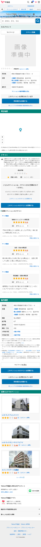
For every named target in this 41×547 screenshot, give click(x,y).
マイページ (10, 32)
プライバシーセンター (28, 527)
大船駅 (14, 78)
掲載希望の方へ (22, 531)
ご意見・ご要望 (21, 534)
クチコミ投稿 (30, 32)
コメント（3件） (25, 417)
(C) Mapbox (4, 147)
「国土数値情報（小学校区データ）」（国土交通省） (20, 350)
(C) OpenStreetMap (12, 147)
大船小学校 (17, 331)
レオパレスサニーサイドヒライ (12, 442)
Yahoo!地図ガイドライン (34, 147)
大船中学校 (17, 335)
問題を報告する (34, 238)
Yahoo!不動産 (15, 524)
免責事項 (12, 534)
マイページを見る (20, 365)
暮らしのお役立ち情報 (7, 514)
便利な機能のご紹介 (7, 492)
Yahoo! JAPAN (25, 524)
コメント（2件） (25, 472)
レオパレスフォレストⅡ (10, 415)
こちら (22, 342)
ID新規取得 (30, 6)
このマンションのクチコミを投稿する (20, 198)
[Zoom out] (2, 139)
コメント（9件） (26, 445)
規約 (15, 531)
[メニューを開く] (39, 2)
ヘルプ (29, 534)
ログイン (10, 6)
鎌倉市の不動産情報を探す (9, 509)
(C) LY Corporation (22, 147)
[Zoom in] (2, 137)
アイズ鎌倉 (5, 216)
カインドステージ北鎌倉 (10, 470)
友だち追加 (35, 491)
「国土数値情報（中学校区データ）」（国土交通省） (21, 351)
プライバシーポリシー (13, 527)
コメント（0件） (24, 69)
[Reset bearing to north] (2, 142)
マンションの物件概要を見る (20, 91)
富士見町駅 (15, 80)
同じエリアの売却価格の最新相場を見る (20, 105)
